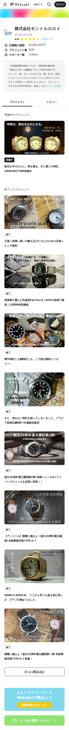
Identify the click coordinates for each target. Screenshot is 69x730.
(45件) (45, 39)
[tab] (17, 102)
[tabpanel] (34, 394)
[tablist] (34, 102)
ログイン (60, 4)
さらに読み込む (34, 672)
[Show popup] (49, 4)
